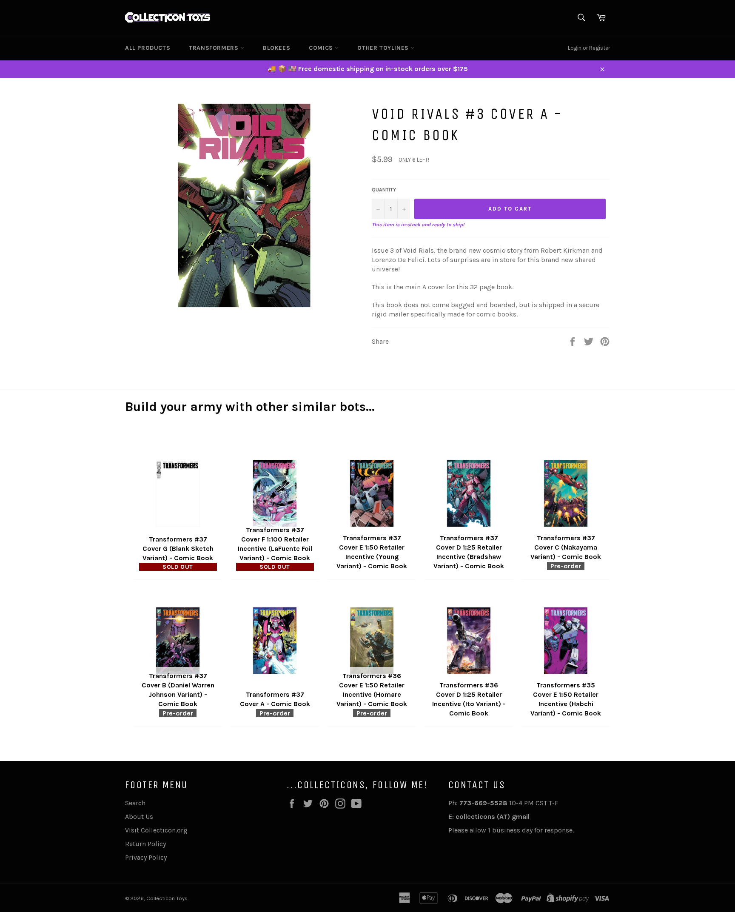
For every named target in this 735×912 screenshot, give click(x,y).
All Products (147, 47)
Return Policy (145, 844)
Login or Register (589, 48)
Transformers (214, 47)
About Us (139, 816)
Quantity (384, 190)
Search (135, 803)
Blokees (276, 47)
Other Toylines (383, 47)
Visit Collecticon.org (156, 830)
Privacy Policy (146, 857)
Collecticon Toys (167, 898)
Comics (322, 47)
